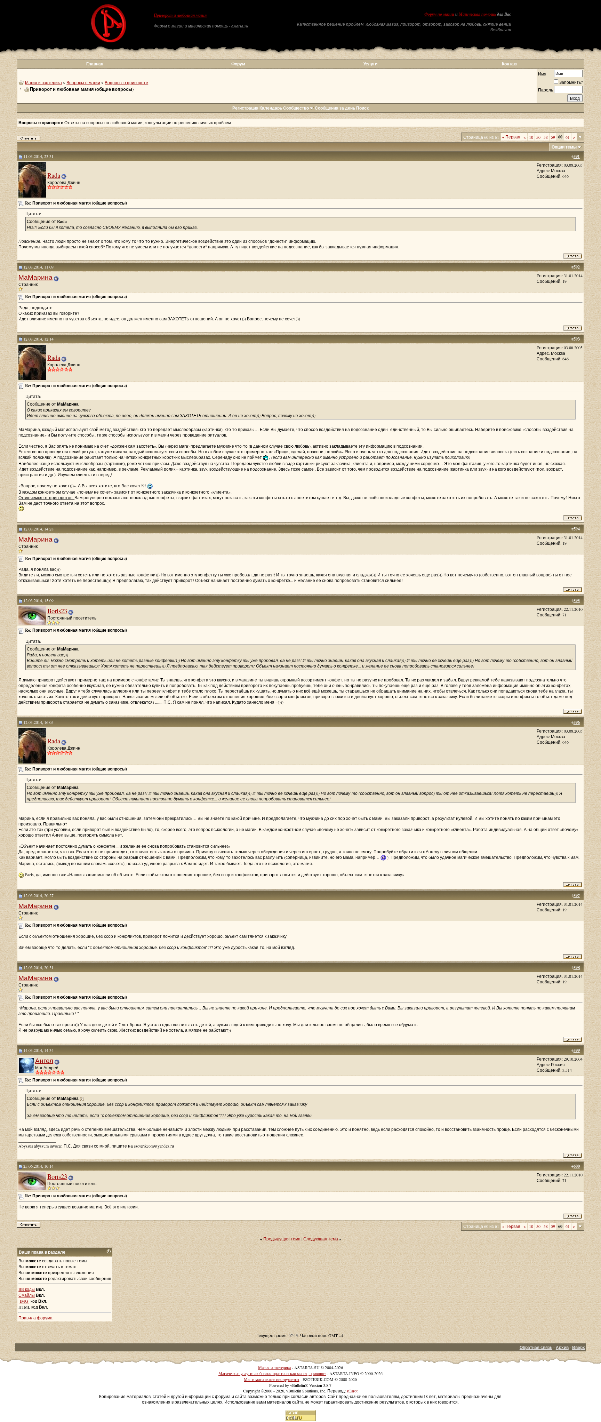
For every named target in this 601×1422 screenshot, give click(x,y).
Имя (542, 74)
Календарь (270, 108)
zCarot (352, 1390)
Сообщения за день (335, 108)
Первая (511, 136)
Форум (238, 64)
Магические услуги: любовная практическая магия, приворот (272, 1373)
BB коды (26, 1289)
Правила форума (35, 1317)
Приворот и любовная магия (180, 15)
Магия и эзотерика (43, 82)
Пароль (545, 90)
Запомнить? (571, 82)
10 (531, 137)
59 (553, 137)
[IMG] (24, 1301)
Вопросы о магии (83, 82)
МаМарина (35, 277)
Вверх (578, 1347)
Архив (562, 1347)
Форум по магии (439, 14)
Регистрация (245, 108)
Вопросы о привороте (126, 82)
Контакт (510, 64)
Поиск (362, 108)
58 (546, 137)
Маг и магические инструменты (271, 1379)
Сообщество (296, 108)
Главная (94, 64)
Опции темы (564, 147)
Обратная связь (536, 1347)
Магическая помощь (477, 14)
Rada (53, 175)
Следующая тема (320, 1238)
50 (538, 137)
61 (568, 137)
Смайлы (26, 1295)
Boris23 (57, 610)
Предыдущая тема (281, 1238)
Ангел (44, 1060)
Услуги (370, 64)
